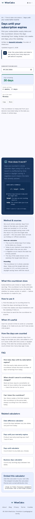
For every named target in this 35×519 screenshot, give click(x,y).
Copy (4, 102)
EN (2, 17)
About (4, 507)
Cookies (30, 507)
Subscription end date (9, 66)
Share (10, 102)
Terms (23, 507)
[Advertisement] (17, 135)
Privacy (16, 507)
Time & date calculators (13, 17)
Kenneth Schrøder (15, 42)
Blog (10, 507)
